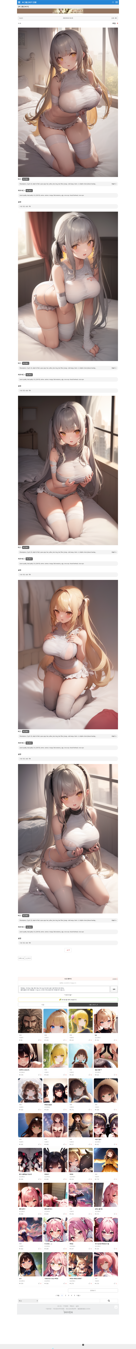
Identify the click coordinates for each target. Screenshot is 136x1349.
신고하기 (28, 958)
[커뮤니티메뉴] (19, 2)
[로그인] (113, 2)
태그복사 (25, 179)
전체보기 (93, 1290)
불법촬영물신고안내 (84, 1309)
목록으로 (21, 958)
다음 (78, 1295)
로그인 (59, 1306)
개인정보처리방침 (58, 1309)
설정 (77, 1306)
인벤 (34, 2)
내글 (42, 1004)
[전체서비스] (116, 2)
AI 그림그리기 (27, 2)
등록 (114, 991)
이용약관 (48, 1309)
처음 (58, 1295)
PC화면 (65, 1306)
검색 (109, 1301)
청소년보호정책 (71, 1309)
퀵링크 (72, 1306)
